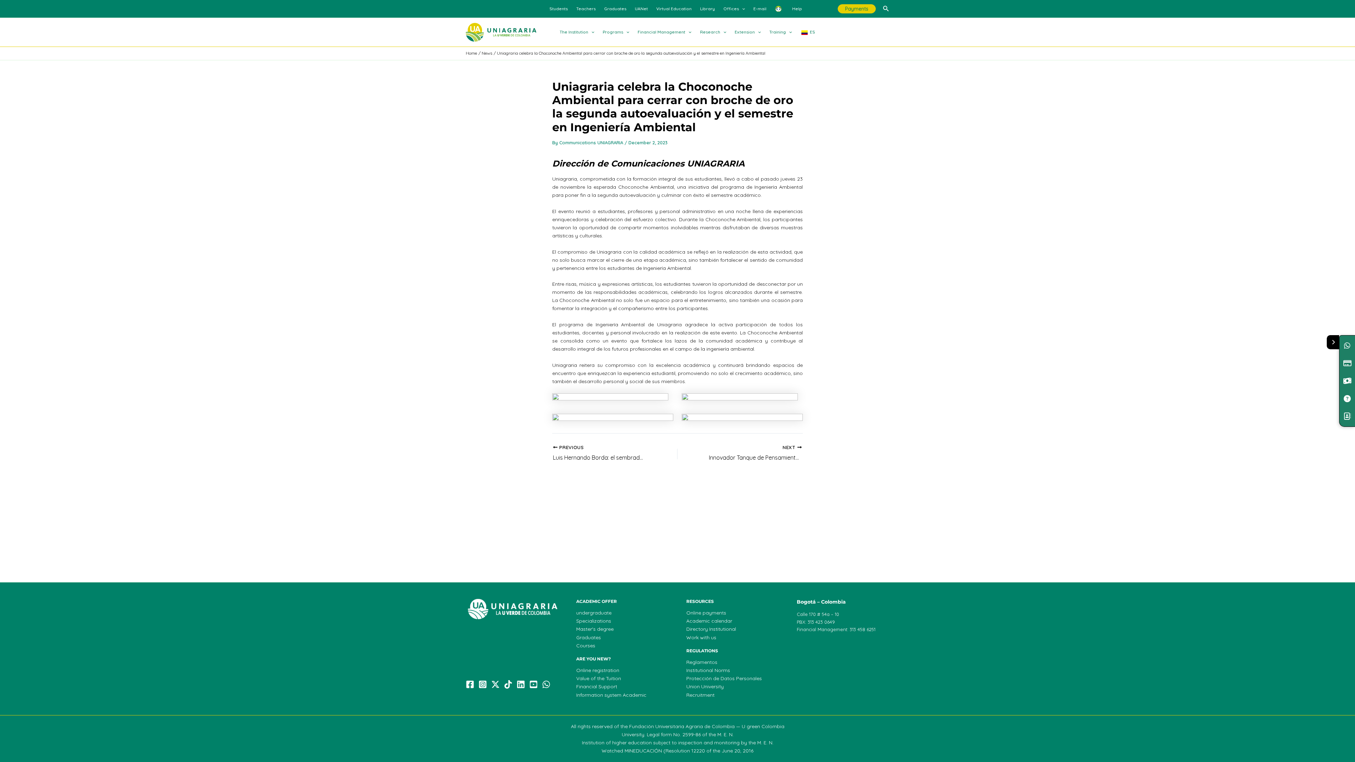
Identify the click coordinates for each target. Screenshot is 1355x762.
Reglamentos (701, 662)
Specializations (593, 621)
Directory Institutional (711, 629)
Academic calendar (709, 621)
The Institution (574, 32)
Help (797, 8)
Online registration (597, 670)
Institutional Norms (708, 670)
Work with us (701, 637)
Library (707, 8)
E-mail (759, 8)
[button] (742, 9)
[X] (495, 684)
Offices (731, 8)
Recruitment (700, 695)
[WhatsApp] (546, 684)
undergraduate (594, 613)
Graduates (615, 8)
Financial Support (596, 686)
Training (777, 32)
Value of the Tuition (598, 678)
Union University (705, 686)
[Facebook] (470, 684)
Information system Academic (611, 695)
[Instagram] (482, 684)
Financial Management (661, 32)
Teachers (586, 8)
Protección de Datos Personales (724, 678)
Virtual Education (674, 8)
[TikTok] (508, 684)
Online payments (706, 613)
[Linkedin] (521, 684)
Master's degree (595, 629)
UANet (641, 8)
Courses (585, 645)
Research (710, 32)
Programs (613, 32)
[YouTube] (533, 684)
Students (558, 8)
